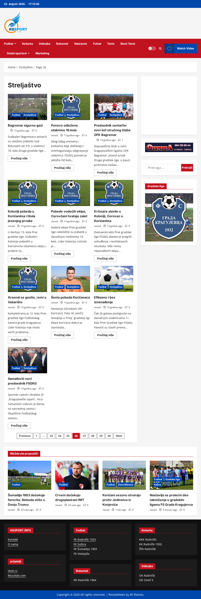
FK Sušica (80, 544)
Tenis (110, 43)
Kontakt (13, 539)
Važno (157, 484)
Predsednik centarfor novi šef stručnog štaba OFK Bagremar (112, 130)
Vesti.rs (12, 571)
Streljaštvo (30, 114)
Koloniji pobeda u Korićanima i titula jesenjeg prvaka (21, 216)
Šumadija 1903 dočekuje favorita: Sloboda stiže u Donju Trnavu (26, 500)
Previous (25, 436)
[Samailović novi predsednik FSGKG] (27, 360)
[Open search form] (160, 48)
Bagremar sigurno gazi (25, 125)
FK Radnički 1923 (85, 539)
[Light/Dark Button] (152, 48)
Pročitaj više (21, 159)
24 (59, 436)
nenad (54, 135)
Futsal (97, 43)
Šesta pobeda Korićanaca (70, 297)
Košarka (27, 43)
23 (51, 436)
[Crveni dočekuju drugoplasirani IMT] (77, 475)
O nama (13, 544)
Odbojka (44, 43)
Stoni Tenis (127, 43)
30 (109, 436)
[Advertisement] (173, 105)
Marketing (42, 53)
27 (84, 436)
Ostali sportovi (17, 53)
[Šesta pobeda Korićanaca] (70, 279)
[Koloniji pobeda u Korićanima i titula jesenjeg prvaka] (27, 193)
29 (100, 436)
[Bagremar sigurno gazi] (27, 107)
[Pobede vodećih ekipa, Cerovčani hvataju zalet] (70, 193)
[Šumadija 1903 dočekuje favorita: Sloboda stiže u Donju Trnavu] (29, 475)
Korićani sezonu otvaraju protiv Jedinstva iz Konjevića (121, 500)
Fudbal (8, 43)
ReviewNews (117, 594)
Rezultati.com (17, 575)
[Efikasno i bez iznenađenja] (113, 279)
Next (119, 436)
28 (92, 436)
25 (67, 436)
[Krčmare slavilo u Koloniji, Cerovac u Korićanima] (113, 193)
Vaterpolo (80, 43)
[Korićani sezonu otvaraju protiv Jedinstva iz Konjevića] (124, 475)
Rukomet (62, 43)
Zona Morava (125, 484)
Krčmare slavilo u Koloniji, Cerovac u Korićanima (108, 216)
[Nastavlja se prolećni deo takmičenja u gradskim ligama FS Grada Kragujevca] (171, 475)
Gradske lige (172, 479)
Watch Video (185, 48)
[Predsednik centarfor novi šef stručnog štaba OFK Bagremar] (113, 107)
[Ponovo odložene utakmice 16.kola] (70, 107)
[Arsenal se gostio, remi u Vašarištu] (27, 279)
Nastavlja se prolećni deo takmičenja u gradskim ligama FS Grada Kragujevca (171, 500)
